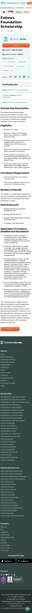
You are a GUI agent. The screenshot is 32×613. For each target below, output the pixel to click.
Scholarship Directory (7, 8)
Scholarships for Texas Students (11, 413)
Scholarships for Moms (8, 431)
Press (2, 386)
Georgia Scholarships (8, 495)
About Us (4, 527)
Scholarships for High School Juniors (13, 399)
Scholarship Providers (8, 383)
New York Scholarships (8, 489)
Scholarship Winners (7, 362)
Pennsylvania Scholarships (10, 497)
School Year (20, 8)
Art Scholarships (6, 455)
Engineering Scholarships (9, 457)
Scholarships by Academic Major (12, 508)
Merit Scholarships (7, 439)
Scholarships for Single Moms (11, 434)
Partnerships (5, 535)
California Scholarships (8, 484)
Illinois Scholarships (7, 492)
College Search (6, 365)
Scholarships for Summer (9, 452)
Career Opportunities (7, 537)
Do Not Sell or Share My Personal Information (16, 608)
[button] (2, 31)
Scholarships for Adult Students (11, 407)
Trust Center (5, 550)
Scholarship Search (7, 357)
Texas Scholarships (7, 481)
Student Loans (5, 373)
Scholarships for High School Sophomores (15, 402)
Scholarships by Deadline (9, 505)
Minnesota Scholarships (9, 503)
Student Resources (7, 378)
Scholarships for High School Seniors (13, 397)
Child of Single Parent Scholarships (12, 516)
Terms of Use (5, 548)
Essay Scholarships (7, 444)
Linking (3, 540)
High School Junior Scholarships (11, 474)
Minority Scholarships (8, 423)
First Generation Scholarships (10, 436)
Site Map (3, 543)
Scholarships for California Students (13, 410)
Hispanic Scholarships (8, 426)
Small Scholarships (7, 513)
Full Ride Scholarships (8, 441)
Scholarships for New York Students (13, 420)
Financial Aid (5, 367)
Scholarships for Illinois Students (12, 418)
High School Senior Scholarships (11, 471)
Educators (4, 380)
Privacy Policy (5, 545)
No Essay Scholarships (8, 447)
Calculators (4, 375)
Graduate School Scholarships (11, 405)
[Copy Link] (15, 77)
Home (3, 354)
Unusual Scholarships (8, 449)
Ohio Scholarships (7, 500)
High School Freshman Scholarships (13, 479)
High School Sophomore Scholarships (13, 476)
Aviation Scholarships (8, 460)
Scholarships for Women (9, 428)
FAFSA (3, 370)
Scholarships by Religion (9, 510)
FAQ (2, 529)
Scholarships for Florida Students (12, 415)
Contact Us (4, 532)
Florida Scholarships (7, 487)
